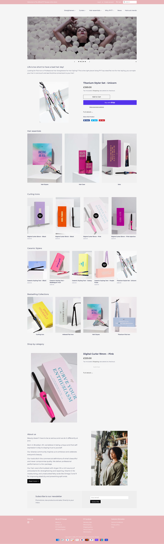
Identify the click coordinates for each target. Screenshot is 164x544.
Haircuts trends (131, 10)
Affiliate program (60, 529)
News (120, 10)
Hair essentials (95, 10)
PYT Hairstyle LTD (81, 537)
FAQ (112, 527)
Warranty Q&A (87, 522)
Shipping (96, 90)
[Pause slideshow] (136, 61)
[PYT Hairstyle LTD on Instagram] (28, 522)
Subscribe (95, 502)
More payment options (96, 107)
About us (58, 522)
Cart (119, 2)
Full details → (88, 112)
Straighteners (69, 10)
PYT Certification (60, 527)
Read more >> (34, 481)
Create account (109, 2)
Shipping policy (88, 527)
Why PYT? (109, 10)
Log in (99, 2)
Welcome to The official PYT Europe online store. (42, 2)
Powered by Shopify (93, 537)
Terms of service (88, 529)
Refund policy (87, 524)
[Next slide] (89, 61)
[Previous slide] (74, 61)
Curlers (82, 10)
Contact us (58, 524)
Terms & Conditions (117, 522)
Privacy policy (115, 524)
